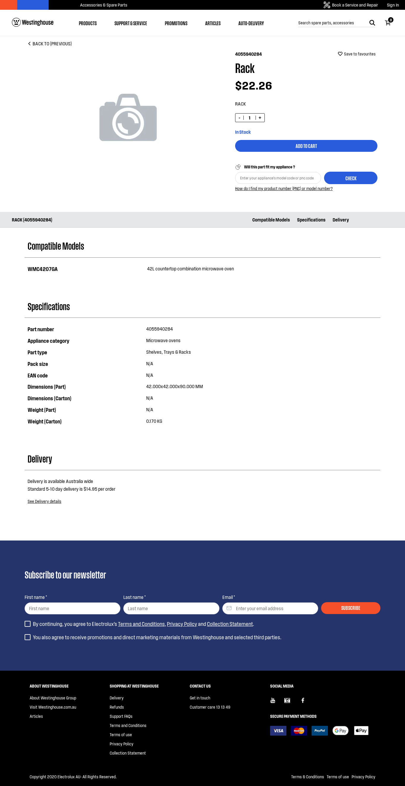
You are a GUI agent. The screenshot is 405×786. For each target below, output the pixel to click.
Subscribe (350, 607)
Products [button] (88, 22)
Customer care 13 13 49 (210, 707)
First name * (36, 597)
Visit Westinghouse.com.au (53, 707)
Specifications (311, 219)
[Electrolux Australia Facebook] (306, 703)
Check (350, 177)
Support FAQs (121, 716)
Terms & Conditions (307, 776)
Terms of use (121, 734)
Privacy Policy (182, 624)
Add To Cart (306, 145)
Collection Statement (230, 624)
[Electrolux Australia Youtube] (277, 703)
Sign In (393, 5)
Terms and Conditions (141, 624)
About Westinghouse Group (53, 697)
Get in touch (200, 697)
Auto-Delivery (251, 22)
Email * (228, 597)
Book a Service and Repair (355, 4)
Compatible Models (271, 219)
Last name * (134, 597)
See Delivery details (44, 501)
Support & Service (130, 22)
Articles (213, 22)
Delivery (341, 219)
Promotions (176, 22)
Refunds (117, 707)
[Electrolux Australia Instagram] (291, 703)
